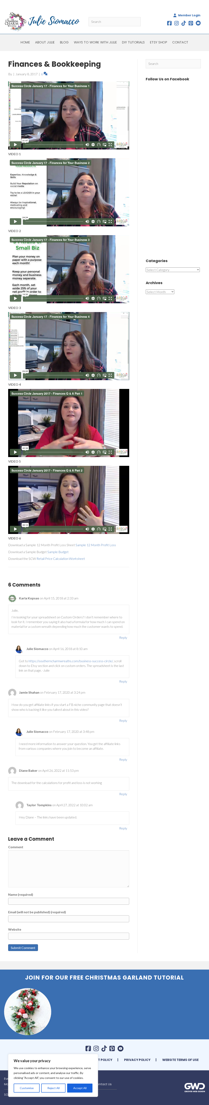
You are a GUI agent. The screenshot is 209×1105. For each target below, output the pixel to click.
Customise (27, 1088)
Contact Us (103, 1084)
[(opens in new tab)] (195, 1087)
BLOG (64, 42)
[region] (53, 1075)
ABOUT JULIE (45, 42)
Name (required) (20, 894)
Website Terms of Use (180, 1060)
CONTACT (180, 42)
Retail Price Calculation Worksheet (61, 558)
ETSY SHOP (158, 42)
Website (14, 929)
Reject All (53, 1088)
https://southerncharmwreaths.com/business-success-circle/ (71, 661)
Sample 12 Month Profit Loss (96, 545)
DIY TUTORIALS (133, 42)
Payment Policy (98, 1060)
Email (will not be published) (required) (37, 912)
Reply (123, 637)
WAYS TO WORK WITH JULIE (95, 42)
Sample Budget (58, 552)
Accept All (80, 1088)
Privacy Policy (137, 1060)
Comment (15, 847)
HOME (25, 42)
